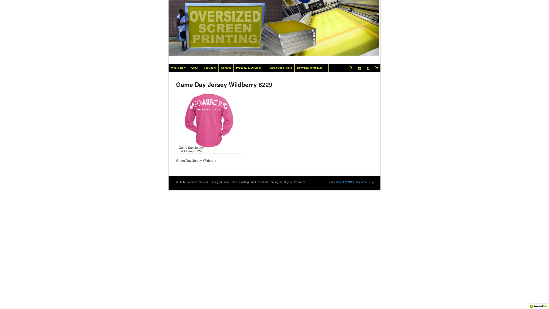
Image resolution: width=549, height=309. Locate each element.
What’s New (178, 67)
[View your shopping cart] (376, 67)
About (194, 67)
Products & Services (248, 67)
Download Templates (310, 67)
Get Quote (210, 67)
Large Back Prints (281, 67)
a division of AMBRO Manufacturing (351, 182)
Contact (226, 67)
